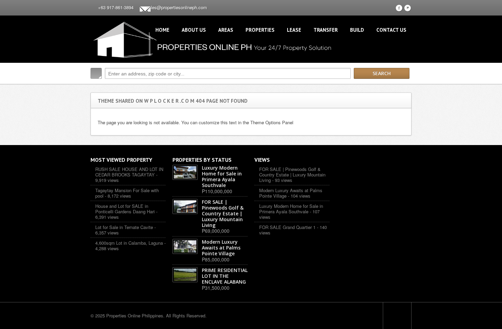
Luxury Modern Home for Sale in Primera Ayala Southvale (291, 209)
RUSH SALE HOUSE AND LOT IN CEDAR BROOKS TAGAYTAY (129, 172)
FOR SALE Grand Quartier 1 (287, 227)
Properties (260, 30)
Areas (225, 30)
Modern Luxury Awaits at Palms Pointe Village (290, 193)
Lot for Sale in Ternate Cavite (124, 227)
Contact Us (391, 30)
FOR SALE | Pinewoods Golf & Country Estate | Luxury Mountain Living (292, 174)
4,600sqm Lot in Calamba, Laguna (129, 243)
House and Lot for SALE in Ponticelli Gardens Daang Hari (125, 209)
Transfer (325, 30)
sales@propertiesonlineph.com (176, 7)
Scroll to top (397, 315)
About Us (194, 30)
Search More (404, 88)
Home (162, 30)
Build (357, 30)
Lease (294, 30)
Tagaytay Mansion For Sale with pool (127, 193)
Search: (96, 73)
